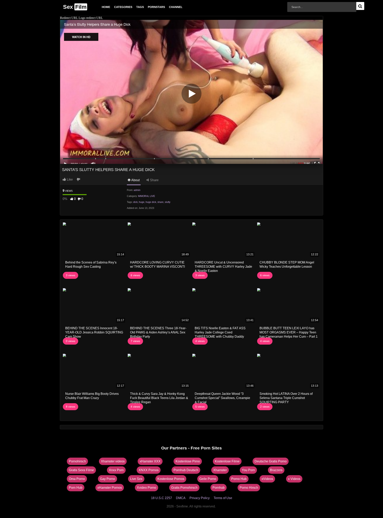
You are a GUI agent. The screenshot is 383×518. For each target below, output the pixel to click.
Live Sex (136, 479)
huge (141, 202)
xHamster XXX (150, 461)
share (160, 202)
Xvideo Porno (146, 487)
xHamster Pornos (109, 487)
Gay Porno (107, 479)
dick (135, 202)
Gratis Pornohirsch (184, 487)
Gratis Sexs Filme (81, 470)
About (135, 180)
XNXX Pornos (149, 470)
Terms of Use (223, 498)
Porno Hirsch (249, 487)
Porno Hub (239, 479)
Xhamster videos (113, 461)
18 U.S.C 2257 (161, 498)
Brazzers (276, 470)
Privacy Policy (200, 498)
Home (99, 7)
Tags (133, 7)
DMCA (181, 498)
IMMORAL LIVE (146, 196)
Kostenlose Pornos (170, 479)
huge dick (151, 202)
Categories (117, 7)
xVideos (267, 479)
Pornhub (218, 487)
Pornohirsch (77, 461)
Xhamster (220, 470)
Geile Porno (207, 479)
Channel (169, 7)
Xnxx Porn (116, 470)
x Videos (294, 479)
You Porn (248, 470)
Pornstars (150, 7)
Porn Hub (75, 487)
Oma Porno (77, 479)
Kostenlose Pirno (188, 461)
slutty (167, 202)
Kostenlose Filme (227, 461)
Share (154, 180)
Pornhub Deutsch (186, 470)
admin (137, 190)
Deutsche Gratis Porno (271, 461)
